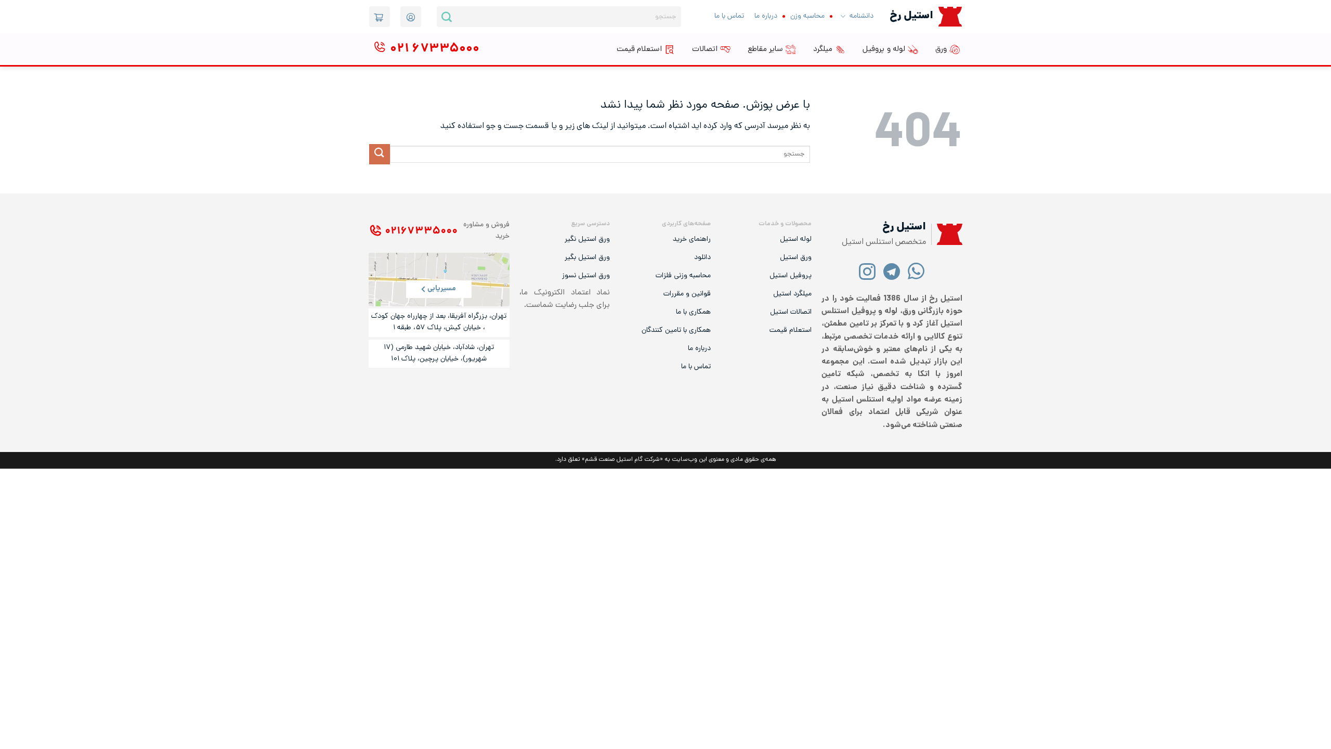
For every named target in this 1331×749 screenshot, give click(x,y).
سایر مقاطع (765, 49)
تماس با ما (729, 16)
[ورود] (410, 16)
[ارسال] (446, 16)
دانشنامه (861, 16)
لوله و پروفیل (884, 49)
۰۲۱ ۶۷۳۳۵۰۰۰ (421, 231)
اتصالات (704, 49)
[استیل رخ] (950, 16)
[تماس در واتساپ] (916, 271)
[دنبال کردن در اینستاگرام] (867, 271)
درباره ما (765, 16)
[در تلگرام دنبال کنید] (892, 271)
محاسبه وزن (807, 16)
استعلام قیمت (639, 49)
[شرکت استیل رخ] (946, 234)
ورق (941, 49)
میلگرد (822, 49)
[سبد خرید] (379, 16)
